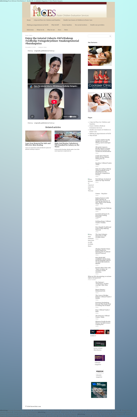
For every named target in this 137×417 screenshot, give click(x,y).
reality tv (93, 335)
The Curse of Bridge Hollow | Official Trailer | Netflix (103, 297)
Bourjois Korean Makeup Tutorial (103, 208)
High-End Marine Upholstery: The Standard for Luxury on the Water (67, 145)
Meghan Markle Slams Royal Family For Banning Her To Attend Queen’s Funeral (102, 251)
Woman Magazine (93, 410)
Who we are (51, 30)
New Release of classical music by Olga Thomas (103, 179)
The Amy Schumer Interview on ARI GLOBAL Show (101, 236)
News (66, 30)
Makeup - (31, 51)
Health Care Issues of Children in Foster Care (77, 20)
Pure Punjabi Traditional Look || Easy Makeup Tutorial (103, 228)
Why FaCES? (55, 25)
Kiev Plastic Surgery (56, 1)
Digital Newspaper (67, 410)
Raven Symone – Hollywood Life (100, 290)
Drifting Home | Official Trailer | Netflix (103, 222)
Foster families (67, 25)
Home (29, 20)
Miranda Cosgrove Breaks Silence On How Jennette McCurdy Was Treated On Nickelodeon (103, 149)
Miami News (27, 410)
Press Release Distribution (16, 1)
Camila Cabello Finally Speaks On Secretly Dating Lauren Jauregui (102, 141)
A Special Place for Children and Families (47, 20)
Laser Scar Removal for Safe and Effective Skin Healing (37, 144)
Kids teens (30, 30)
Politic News (116, 410)
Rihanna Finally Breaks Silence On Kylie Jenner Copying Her (102, 323)
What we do (40, 30)
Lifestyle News (105, 410)
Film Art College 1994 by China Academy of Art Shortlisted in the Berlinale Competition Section (103, 171)
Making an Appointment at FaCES (37, 25)
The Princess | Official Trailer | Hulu (102, 316)
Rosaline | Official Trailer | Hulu (103, 163)
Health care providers (97, 25)
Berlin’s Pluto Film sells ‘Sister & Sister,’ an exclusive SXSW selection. (103, 270)
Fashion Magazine (54, 410)
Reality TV (30, 1)
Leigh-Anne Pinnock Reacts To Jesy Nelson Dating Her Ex (102, 157)
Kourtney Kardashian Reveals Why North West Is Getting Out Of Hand (103, 304)
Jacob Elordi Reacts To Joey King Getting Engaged (102, 215)
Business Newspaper (14, 410)
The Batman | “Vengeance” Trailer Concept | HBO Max (102, 283)
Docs (59, 30)
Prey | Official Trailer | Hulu (102, 310)
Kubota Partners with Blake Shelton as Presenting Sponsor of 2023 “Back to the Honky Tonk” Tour (103, 201)
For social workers (81, 25)
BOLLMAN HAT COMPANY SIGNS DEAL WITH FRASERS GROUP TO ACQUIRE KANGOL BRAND (102, 260)
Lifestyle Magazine (42, 1)
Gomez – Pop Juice (101, 193)
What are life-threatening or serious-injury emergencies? (100, 277)
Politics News (18, 412)
